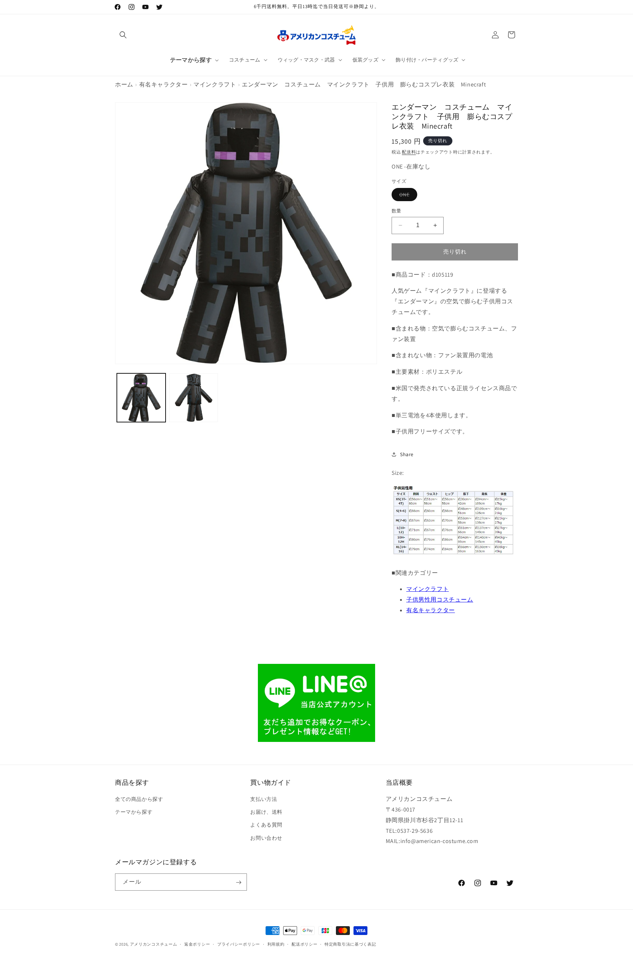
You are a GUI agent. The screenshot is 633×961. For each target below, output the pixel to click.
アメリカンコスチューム (153, 944)
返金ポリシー (197, 943)
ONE (407, 196)
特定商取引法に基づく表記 (350, 943)
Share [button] (407, 454)
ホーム (124, 84)
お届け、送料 (266, 812)
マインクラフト (214, 84)
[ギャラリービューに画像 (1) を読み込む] (141, 397)
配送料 (409, 152)
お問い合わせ (266, 838)
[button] (123, 35)
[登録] (238, 882)
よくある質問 (266, 825)
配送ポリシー (304, 943)
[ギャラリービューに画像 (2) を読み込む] (193, 397)
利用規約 (276, 943)
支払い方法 (263, 799)
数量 (396, 211)
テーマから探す (133, 812)
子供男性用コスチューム (439, 599)
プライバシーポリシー (238, 943)
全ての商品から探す (139, 799)
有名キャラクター (163, 84)
